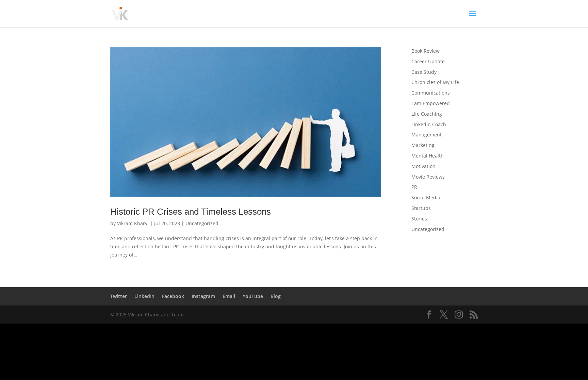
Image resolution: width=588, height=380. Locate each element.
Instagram (203, 296)
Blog (276, 296)
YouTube (253, 296)
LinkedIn (144, 296)
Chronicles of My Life (435, 82)
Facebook (173, 296)
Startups (421, 208)
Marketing (423, 145)
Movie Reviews (428, 177)
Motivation (423, 166)
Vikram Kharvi (133, 223)
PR (414, 187)
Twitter (118, 296)
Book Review (425, 51)
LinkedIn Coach (428, 124)
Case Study (424, 72)
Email (229, 296)
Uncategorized (201, 223)
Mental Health (427, 155)
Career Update (428, 61)
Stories (419, 218)
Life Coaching (426, 114)
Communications (430, 92)
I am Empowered (430, 103)
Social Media (425, 197)
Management (426, 134)
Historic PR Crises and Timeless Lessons (190, 211)
